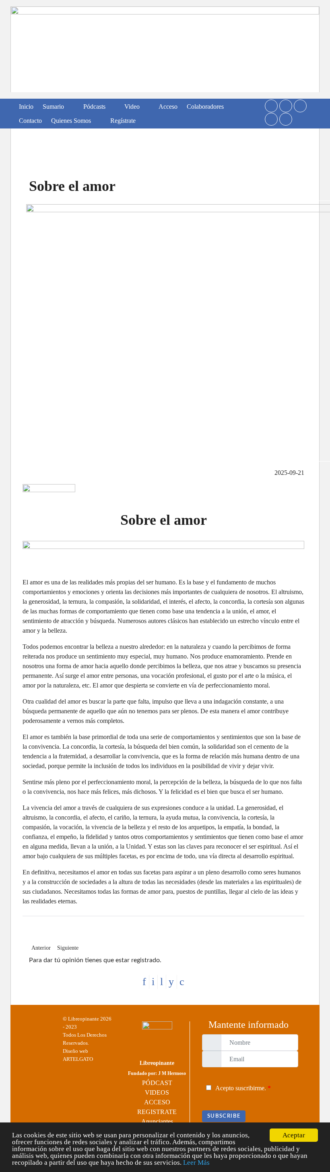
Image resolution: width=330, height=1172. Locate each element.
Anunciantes (157, 1121)
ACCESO (157, 1102)
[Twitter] (271, 105)
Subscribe (223, 1116)
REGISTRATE (157, 1111)
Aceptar (294, 1135)
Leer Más (196, 1162)
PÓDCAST (157, 1082)
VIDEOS (157, 1092)
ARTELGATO (78, 1059)
